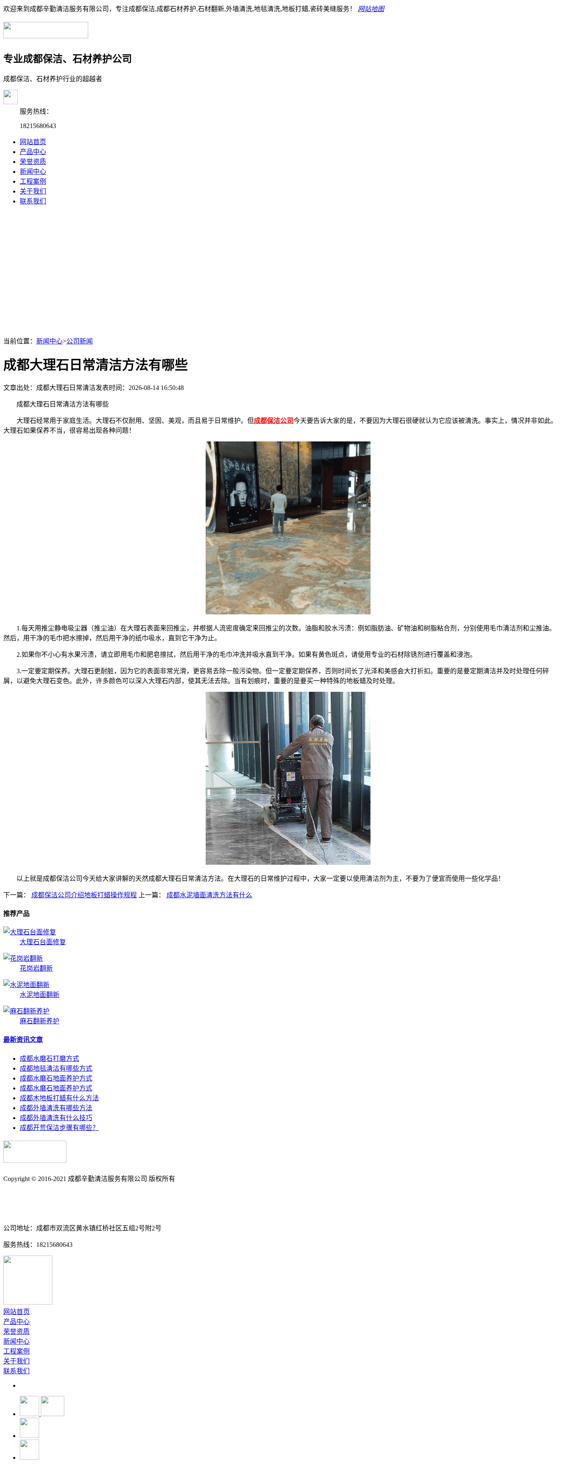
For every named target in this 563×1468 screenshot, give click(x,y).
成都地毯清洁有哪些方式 (56, 1068)
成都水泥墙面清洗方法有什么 (209, 895)
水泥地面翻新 (39, 994)
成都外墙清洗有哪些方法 (56, 1107)
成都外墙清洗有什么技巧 (56, 1117)
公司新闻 (79, 341)
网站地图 (371, 8)
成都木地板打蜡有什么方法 (59, 1098)
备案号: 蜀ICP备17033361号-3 (45, 1195)
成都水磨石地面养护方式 (56, 1078)
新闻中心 (33, 171)
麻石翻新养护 (39, 1021)
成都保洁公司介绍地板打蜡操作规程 (84, 895)
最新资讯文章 (23, 1039)
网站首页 (33, 141)
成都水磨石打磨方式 (49, 1058)
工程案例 (33, 181)
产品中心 (33, 151)
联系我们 (33, 201)
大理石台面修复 (43, 941)
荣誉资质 (33, 161)
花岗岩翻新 (36, 968)
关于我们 (33, 191)
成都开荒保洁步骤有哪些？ (59, 1127)
